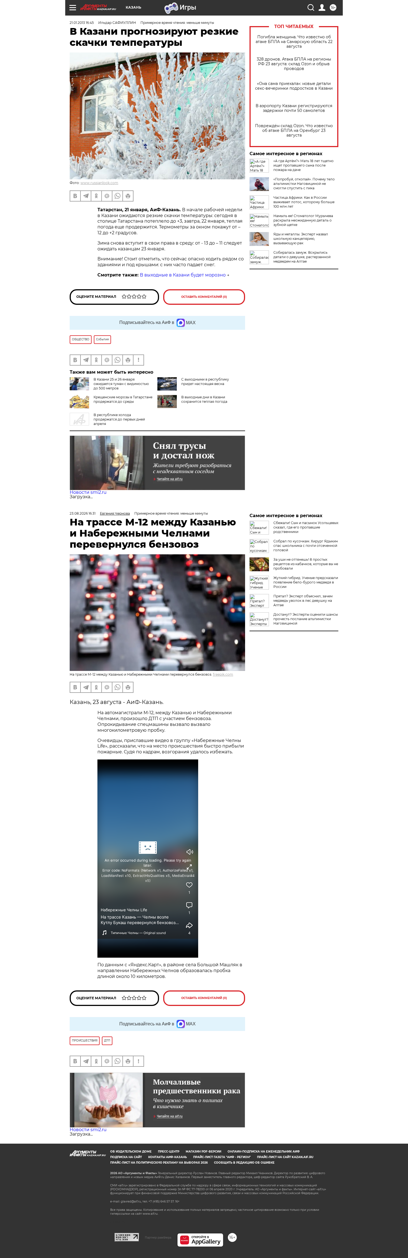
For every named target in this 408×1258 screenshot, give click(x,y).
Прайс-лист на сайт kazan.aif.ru (285, 1157)
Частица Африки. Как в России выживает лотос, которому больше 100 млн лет (303, 201)
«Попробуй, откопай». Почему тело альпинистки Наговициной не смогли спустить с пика (304, 183)
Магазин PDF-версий (203, 1151)
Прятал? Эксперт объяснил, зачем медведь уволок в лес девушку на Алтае (303, 600)
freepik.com (223, 674)
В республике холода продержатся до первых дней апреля (119, 419)
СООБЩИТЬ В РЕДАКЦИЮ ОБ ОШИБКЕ (244, 1162)
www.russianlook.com (99, 183)
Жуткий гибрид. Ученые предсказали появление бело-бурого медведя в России (305, 582)
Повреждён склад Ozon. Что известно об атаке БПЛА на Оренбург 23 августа (294, 131)
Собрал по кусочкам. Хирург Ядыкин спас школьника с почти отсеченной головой (305, 545)
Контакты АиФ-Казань (167, 1157)
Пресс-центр (168, 1151)
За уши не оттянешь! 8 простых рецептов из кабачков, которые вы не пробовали (305, 563)
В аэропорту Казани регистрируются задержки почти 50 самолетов (294, 108)
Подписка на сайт (126, 1157)
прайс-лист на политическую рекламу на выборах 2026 (159, 1162)
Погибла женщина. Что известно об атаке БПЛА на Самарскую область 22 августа (294, 42)
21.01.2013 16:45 (82, 23)
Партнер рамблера (158, 1237)
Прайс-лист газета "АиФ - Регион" (222, 1157)
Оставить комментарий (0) (204, 297)
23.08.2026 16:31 (82, 513)
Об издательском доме (131, 1151)
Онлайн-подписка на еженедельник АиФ (264, 1151)
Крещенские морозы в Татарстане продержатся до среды (123, 399)
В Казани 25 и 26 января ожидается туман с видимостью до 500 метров (121, 383)
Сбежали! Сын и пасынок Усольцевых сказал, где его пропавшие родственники (305, 527)
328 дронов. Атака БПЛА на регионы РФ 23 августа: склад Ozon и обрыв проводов (294, 64)
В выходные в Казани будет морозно (183, 275)
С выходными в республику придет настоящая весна (205, 381)
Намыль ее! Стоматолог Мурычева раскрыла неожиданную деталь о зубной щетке (303, 220)
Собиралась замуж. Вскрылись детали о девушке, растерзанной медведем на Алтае (302, 256)
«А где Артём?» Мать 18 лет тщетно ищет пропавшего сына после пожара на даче (303, 165)
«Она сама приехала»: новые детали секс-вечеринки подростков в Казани (294, 86)
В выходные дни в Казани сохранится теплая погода (204, 399)
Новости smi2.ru (88, 492)
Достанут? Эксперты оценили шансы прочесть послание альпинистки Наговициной (305, 618)
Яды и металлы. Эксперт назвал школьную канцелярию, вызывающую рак (300, 238)
